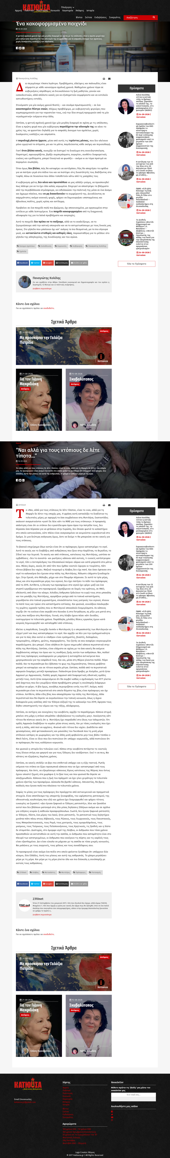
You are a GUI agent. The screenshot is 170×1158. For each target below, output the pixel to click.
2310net (22, 505)
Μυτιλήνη (65, 872)
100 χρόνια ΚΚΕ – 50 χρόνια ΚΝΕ (77, 1129)
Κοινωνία (55, 10)
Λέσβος (35, 872)
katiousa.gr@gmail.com (25, 1102)
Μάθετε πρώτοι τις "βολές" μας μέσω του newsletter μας (130, 1089)
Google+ (49, 263)
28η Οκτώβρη (69, 1140)
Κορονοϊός (61, 246)
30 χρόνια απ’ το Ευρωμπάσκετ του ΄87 (80, 1135)
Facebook (23, 263)
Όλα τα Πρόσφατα (136, 263)
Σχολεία (22, 251)
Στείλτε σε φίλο (80, 263)
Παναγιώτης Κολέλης (28, 78)
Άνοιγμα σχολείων (27, 246)
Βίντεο (79, 17)
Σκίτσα (88, 17)
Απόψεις (80, 10)
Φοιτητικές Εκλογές (71, 1137)
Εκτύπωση (63, 263)
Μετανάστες (49, 872)
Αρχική (18, 10)
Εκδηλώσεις (100, 17)
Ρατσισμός (96, 872)
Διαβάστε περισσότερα (42, 288)
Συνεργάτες (114, 17)
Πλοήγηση (66, 7)
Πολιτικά (29, 10)
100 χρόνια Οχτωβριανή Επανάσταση (79, 1132)
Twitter (36, 263)
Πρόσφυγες (80, 872)
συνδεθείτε (48, 308)
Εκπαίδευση (45, 246)
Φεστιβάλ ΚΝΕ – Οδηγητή (74, 1143)
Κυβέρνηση (77, 246)
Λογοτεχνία (67, 1099)
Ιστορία (90, 10)
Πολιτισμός (42, 10)
